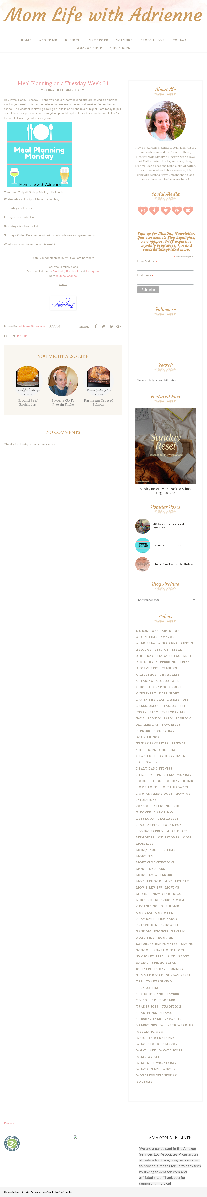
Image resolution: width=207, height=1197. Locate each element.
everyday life (174, 712)
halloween (147, 762)
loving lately (149, 831)
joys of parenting (153, 806)
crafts (159, 687)
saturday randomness (157, 944)
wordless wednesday (156, 1075)
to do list (146, 1000)
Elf (183, 706)
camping (169, 668)
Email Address (147, 261)
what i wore (171, 1050)
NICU (177, 894)
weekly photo (149, 1031)
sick (171, 956)
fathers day (147, 724)
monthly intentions (155, 862)
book (141, 662)
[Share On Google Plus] (118, 326)
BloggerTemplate (64, 1192)
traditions (146, 1013)
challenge (146, 674)
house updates (174, 787)
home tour (146, 787)
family (154, 718)
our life (144, 912)
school (143, 950)
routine (165, 937)
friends (178, 743)
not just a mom (169, 900)
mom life (145, 843)
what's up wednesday (156, 1063)
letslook (145, 818)
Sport (184, 956)
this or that (148, 988)
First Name (145, 275)
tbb (139, 981)
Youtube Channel (66, 275)
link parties (147, 825)
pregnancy (168, 919)
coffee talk (167, 681)
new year (161, 894)
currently (146, 693)
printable (169, 925)
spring (142, 962)
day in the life (150, 699)
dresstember (148, 706)
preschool (146, 925)
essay (141, 712)
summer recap (149, 975)
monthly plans (150, 869)
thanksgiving (159, 981)
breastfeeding (162, 662)
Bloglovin (58, 271)
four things (147, 737)
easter (170, 706)
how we (183, 793)
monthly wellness (154, 875)
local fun (172, 825)
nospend (144, 900)
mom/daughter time (155, 850)
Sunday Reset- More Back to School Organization (165, 491)
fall (140, 718)
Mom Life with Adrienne (103, 15)
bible (177, 649)
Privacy (9, 1123)
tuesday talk (148, 1019)
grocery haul (172, 756)
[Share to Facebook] (95, 326)
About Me (171, 631)
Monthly (144, 856)
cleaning (144, 681)
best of (162, 649)
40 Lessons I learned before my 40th (173, 526)
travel (166, 1013)
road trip (145, 937)
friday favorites (152, 743)
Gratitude (146, 756)
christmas (169, 674)
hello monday (177, 775)
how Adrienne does (154, 793)
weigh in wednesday (155, 1038)
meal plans (177, 831)
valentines (146, 1025)
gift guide (146, 750)
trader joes (147, 1006)
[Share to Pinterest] (111, 326)
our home (170, 906)
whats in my (147, 1069)
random (143, 931)
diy (186, 699)
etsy (154, 712)
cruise (175, 687)
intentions (146, 800)
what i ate (146, 1050)
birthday (145, 656)
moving (172, 887)
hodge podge (148, 781)
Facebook (72, 271)
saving (187, 944)
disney (173, 699)
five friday (163, 731)
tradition (171, 1006)
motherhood (148, 881)
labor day (163, 812)
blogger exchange (174, 656)
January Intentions (167, 545)
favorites (171, 724)
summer (176, 969)
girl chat (168, 750)
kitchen (143, 812)
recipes (24, 336)
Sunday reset (178, 975)
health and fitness (154, 768)
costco (143, 687)
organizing (146, 906)
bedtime (144, 649)
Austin (187, 643)
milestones (169, 837)
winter (169, 1069)
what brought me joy (157, 1044)
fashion (183, 718)
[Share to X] (103, 326)
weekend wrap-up (176, 1025)
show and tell (150, 956)
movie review (149, 887)
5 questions (147, 631)
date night (169, 693)
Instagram (92, 271)
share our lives (169, 950)
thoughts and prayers (157, 994)
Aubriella (145, 643)
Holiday (172, 781)
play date (145, 919)
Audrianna (168, 643)
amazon (167, 637)
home (188, 781)
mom (187, 837)
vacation (173, 1019)
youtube (144, 1081)
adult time (146, 637)
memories (145, 837)
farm (168, 718)
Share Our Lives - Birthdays (173, 564)
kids (177, 806)
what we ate (148, 1056)
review (178, 931)
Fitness (143, 731)
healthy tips (148, 775)
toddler (167, 1000)
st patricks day (151, 969)
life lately (168, 818)
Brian (185, 662)
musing (143, 894)
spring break (164, 962)
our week (164, 912)
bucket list (147, 668)
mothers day (176, 881)
